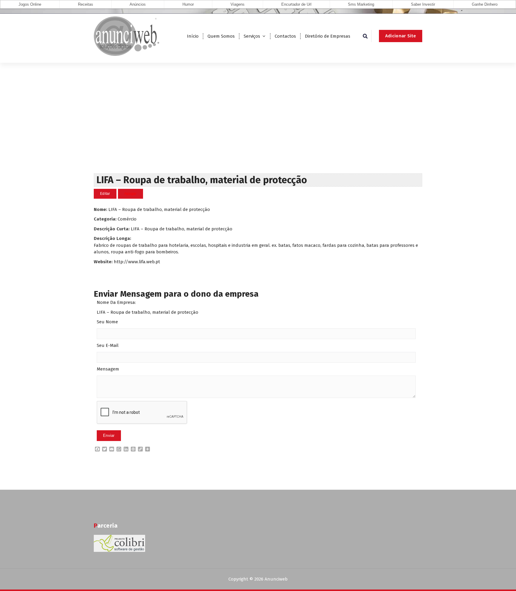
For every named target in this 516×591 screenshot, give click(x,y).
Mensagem (108, 369)
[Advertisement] (258, 128)
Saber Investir (423, 4)
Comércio (127, 219)
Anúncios (138, 4)
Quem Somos (221, 36)
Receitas (85, 4)
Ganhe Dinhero (484, 4)
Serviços (252, 36)
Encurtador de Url (296, 4)
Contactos (285, 36)
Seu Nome (107, 321)
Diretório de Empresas (327, 36)
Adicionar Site (400, 36)
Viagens (238, 4)
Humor (188, 4)
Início (193, 36)
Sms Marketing (361, 4)
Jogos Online (30, 4)
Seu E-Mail (108, 345)
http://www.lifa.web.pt (137, 261)
